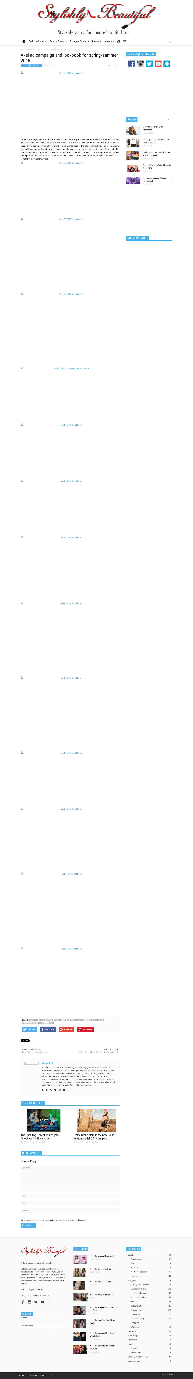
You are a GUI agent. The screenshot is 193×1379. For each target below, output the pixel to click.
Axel (56, 1020)
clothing (64, 1020)
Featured (149, 1331)
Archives (24, 1317)
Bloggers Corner (78, 42)
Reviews (151, 1276)
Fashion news (36, 66)
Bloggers (149, 1280)
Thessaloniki (151, 1352)
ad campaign (47, 1020)
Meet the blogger (151, 1293)
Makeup (151, 1267)
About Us (45, 1295)
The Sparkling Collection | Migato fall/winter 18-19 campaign (40, 1136)
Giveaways (149, 1339)
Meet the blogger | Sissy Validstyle (104, 1256)
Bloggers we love (151, 1289)
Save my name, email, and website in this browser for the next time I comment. (54, 1220)
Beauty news (151, 1259)
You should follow (151, 1297)
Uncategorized (149, 1361)
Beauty (149, 1255)
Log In (53, 1336)
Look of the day (151, 1318)
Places (95, 42)
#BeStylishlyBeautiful (151, 1284)
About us (109, 41)
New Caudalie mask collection (35, 1052)
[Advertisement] (70, 1006)
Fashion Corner (35, 42)
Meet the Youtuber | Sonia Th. (102, 1281)
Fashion (25, 66)
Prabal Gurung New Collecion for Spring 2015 (98, 1052)
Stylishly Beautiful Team (149, 1356)
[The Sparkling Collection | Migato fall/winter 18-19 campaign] (43, 1120)
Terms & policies (166, 1375)
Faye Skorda (75, 1020)
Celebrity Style (151, 1306)
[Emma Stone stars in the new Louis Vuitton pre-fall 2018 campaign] (96, 1120)
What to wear (151, 1327)
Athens (151, 1348)
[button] (169, 41)
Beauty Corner (56, 42)
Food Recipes (149, 1335)
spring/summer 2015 (31, 1023)
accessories (35, 1020)
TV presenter (47, 1023)
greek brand (88, 1020)
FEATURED (81, 1249)
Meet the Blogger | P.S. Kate (101, 1269)
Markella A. (48, 1063)
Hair (151, 1263)
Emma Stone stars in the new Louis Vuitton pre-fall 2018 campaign (93, 1136)
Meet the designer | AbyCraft (101, 1294)
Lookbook (99, 1020)
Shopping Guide (151, 1322)
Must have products (151, 1271)
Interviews (151, 1314)
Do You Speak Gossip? (93, 1070)
